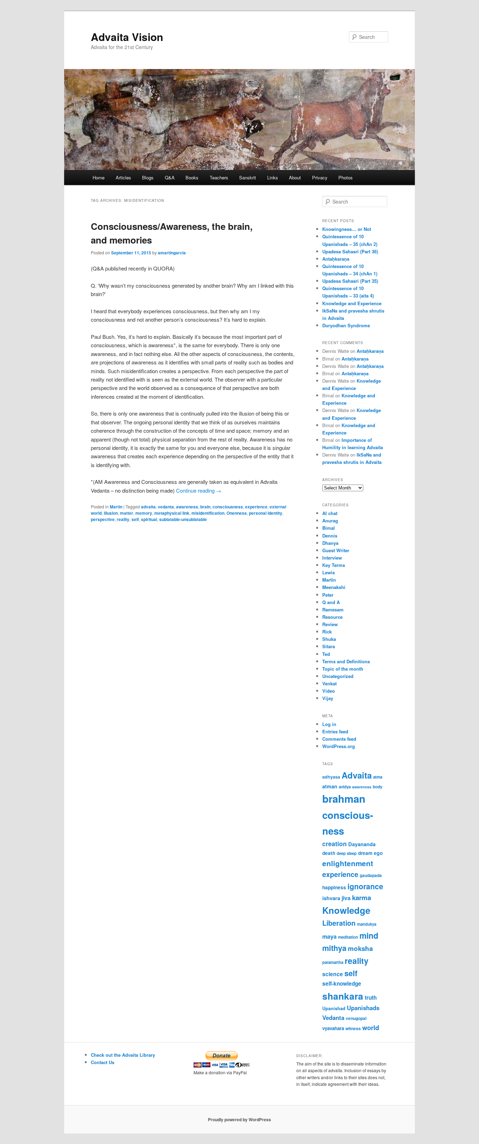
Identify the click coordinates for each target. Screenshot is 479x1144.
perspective (103, 519)
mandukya (366, 924)
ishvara (331, 898)
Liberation (339, 923)
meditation (348, 937)
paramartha (332, 962)
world (370, 1027)
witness (353, 1028)
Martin (116, 507)
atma (377, 777)
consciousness (227, 507)
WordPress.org (338, 746)
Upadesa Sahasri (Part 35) (350, 281)
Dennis (329, 535)
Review (330, 624)
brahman (343, 798)
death (328, 853)
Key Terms (333, 565)
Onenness (237, 513)
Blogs (148, 177)
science (332, 974)
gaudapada (371, 875)
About (295, 177)
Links (272, 177)
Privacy (320, 177)
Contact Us (102, 1062)
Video (328, 690)
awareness (187, 507)
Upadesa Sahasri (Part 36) (350, 251)
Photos (345, 177)
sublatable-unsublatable (183, 519)
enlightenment (347, 863)
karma (361, 897)
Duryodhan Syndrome (346, 325)
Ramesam (333, 609)
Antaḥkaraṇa (335, 258)
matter (126, 513)
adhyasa (331, 777)
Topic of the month (342, 668)
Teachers (219, 177)
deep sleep (347, 853)
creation (334, 843)
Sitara (328, 646)
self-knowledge (341, 983)
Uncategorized (337, 676)
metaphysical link (171, 513)
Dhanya (330, 543)
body (378, 787)
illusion (111, 513)
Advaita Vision (127, 36)
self (135, 519)
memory (143, 513)
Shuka (329, 639)
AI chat (329, 513)
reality (123, 519)
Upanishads (363, 1007)
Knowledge (346, 910)
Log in (329, 724)
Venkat (329, 683)
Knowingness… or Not (346, 229)
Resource (332, 617)
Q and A (331, 602)
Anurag (330, 520)
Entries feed (335, 731)
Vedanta (333, 1017)
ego (378, 852)
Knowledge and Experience (352, 303)
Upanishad (333, 1008)
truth (371, 997)
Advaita (357, 775)
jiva (346, 898)
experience (256, 507)
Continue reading (198, 490)
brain (205, 507)
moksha (360, 948)
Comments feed (339, 738)
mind (368, 935)
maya (329, 936)
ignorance (365, 886)
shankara (342, 995)
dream (365, 853)
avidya (345, 787)
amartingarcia (172, 252)
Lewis (328, 572)
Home (98, 177)
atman (329, 786)
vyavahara (333, 1028)
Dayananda (362, 844)
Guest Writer (335, 550)
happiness (334, 887)
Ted (326, 654)
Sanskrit (247, 177)
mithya (334, 948)
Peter (327, 594)
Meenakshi (333, 587)
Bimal (328, 528)
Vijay (327, 698)
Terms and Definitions (346, 661)
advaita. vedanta (157, 507)
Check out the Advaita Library (123, 1054)
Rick (327, 631)
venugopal (356, 1018)
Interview (332, 557)
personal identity (265, 513)
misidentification (207, 513)
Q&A (170, 177)
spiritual (149, 519)
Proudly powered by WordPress (239, 1119)
